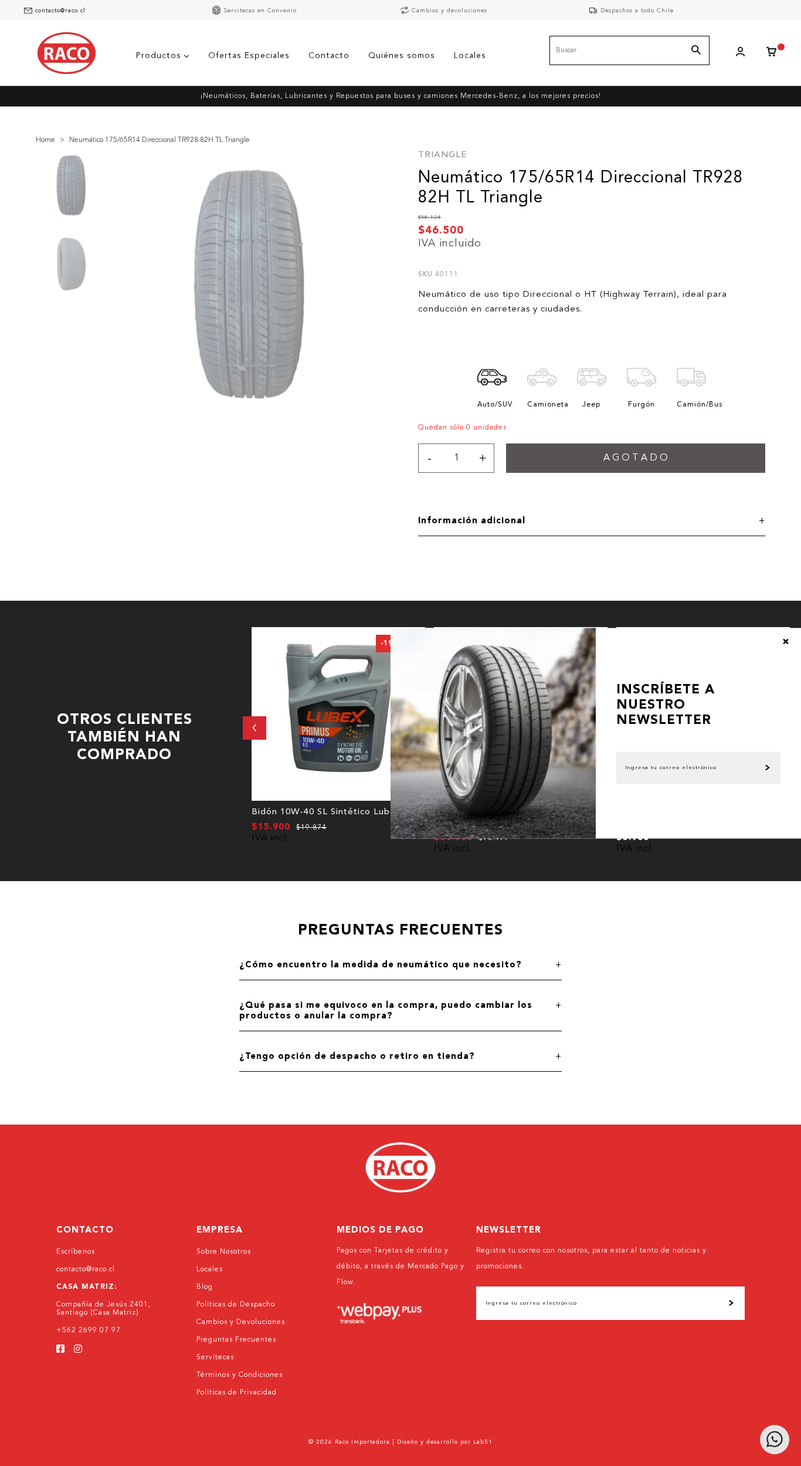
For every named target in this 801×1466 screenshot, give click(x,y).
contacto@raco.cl (60, 10)
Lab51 (483, 1442)
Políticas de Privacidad (236, 1392)
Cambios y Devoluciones (240, 1322)
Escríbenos (75, 1251)
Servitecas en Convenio (260, 10)
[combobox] (629, 50)
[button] (254, 728)
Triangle (442, 155)
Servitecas (215, 1357)
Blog (204, 1287)
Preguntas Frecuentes (236, 1339)
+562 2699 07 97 (88, 1330)
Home (45, 140)
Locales (209, 1269)
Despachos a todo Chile (637, 10)
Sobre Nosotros (223, 1251)
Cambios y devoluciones (449, 10)
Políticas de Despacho (235, 1304)
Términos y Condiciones (239, 1375)
